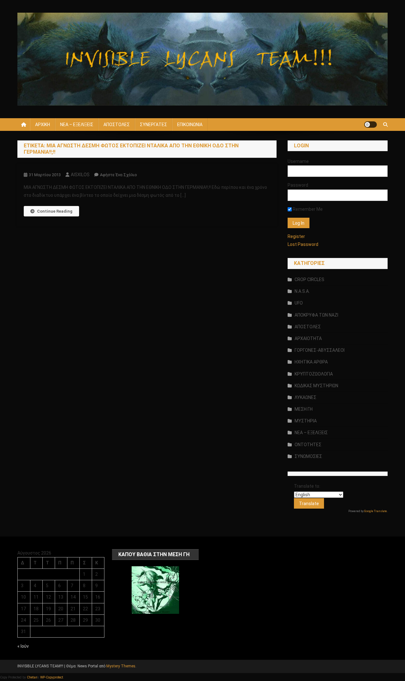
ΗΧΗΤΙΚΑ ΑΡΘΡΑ (311, 361)
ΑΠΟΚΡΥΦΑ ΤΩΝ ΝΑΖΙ (316, 315)
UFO (299, 302)
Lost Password (303, 244)
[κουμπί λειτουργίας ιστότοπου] (370, 124)
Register (296, 236)
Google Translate (375, 511)
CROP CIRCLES (309, 279)
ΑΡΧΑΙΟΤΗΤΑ (308, 338)
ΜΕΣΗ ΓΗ (304, 409)
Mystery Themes (120, 666)
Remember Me (307, 209)
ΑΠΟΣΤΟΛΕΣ (116, 124)
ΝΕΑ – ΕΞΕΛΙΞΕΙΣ (76, 124)
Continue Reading (54, 211)
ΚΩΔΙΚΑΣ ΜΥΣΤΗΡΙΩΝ (316, 385)
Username (298, 161)
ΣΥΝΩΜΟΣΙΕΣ (308, 456)
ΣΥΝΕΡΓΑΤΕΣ (153, 124)
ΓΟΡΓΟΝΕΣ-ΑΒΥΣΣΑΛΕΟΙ (320, 350)
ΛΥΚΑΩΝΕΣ (305, 397)
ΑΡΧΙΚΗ (42, 124)
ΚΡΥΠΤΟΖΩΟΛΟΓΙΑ (314, 373)
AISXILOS (80, 174)
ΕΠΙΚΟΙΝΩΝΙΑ (189, 124)
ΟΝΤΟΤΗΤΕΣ (308, 444)
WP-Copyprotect (51, 677)
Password (298, 185)
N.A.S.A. (302, 291)
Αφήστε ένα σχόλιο (118, 174)
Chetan (32, 677)
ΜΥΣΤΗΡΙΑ (306, 420)
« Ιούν (23, 646)
